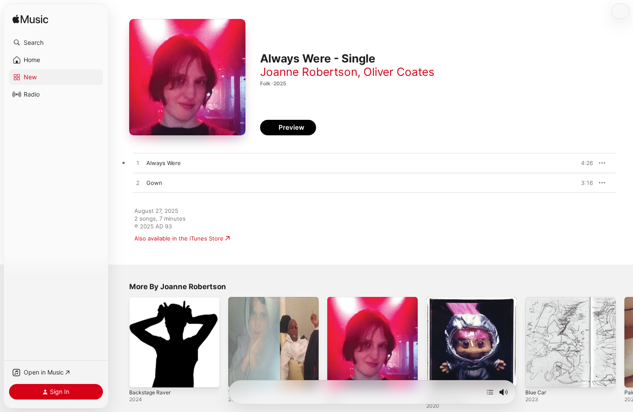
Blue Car (536, 300)
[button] (55, 42)
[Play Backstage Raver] (139, 376)
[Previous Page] (121, 342)
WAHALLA (241, 300)
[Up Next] (490, 392)
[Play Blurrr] (338, 376)
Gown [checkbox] (154, 182)
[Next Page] (624, 342)
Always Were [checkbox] (163, 162)
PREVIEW (583, 162)
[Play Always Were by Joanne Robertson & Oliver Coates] (137, 163)
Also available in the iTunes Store (178, 238)
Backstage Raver (151, 300)
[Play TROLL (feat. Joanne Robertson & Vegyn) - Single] (437, 376)
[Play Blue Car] (536, 376)
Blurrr (334, 300)
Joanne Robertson (308, 71)
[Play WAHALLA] (239, 376)
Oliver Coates (398, 71)
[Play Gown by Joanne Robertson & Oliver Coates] (137, 183)
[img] (30, 20)
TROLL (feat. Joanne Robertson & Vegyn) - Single (471, 304)
